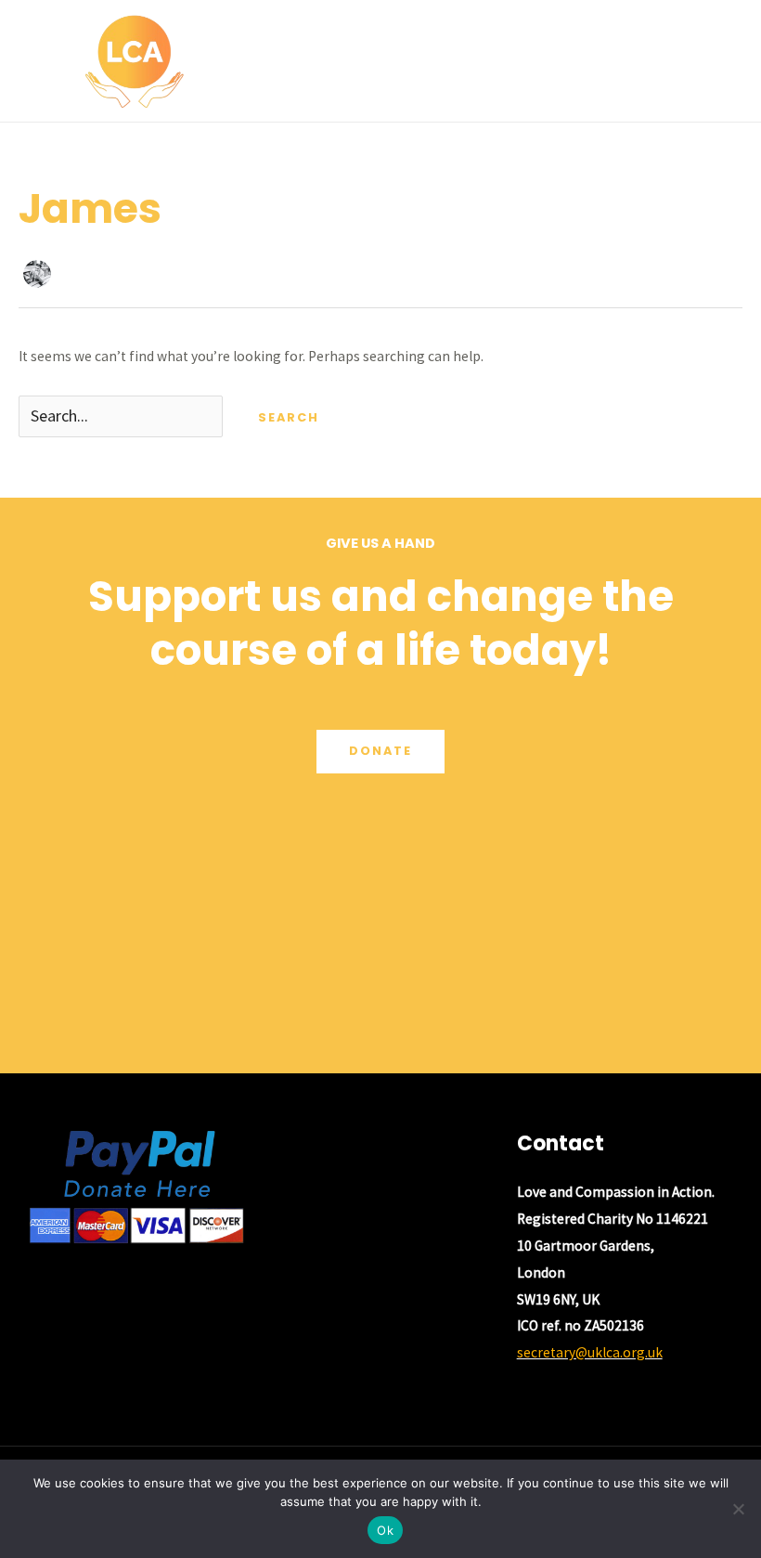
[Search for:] (122, 416)
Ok (385, 1530)
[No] (738, 1509)
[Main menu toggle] (722, 61)
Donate (380, 751)
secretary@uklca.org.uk (590, 1352)
